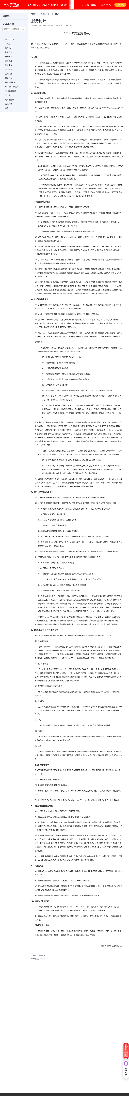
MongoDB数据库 (11, 87)
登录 (110, 5)
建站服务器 (9, 99)
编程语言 (8, 65)
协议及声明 (9, 39)
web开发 (8, 69)
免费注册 (120, 5)
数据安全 (8, 52)
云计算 (7, 95)
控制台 (93, 5)
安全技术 (8, 56)
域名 (7, 108)
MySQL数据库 (10, 91)
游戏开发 (8, 74)
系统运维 (8, 104)
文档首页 (34, 14)
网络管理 (8, 61)
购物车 (106, 5)
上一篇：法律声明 (38, 955)
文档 (87, 5)
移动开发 (8, 78)
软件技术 (8, 48)
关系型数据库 (10, 82)
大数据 (7, 44)
